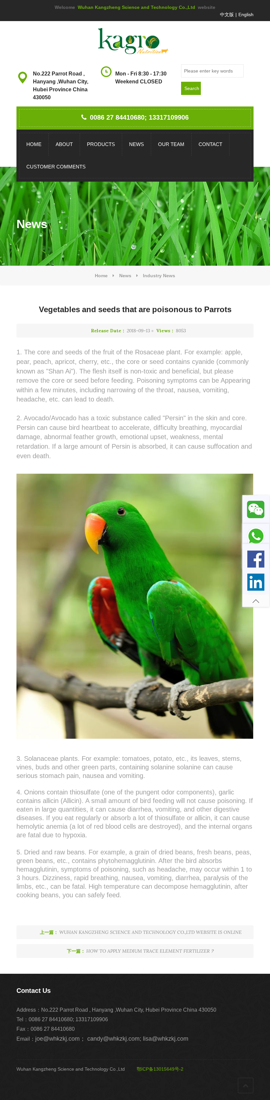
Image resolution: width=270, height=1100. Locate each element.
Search (191, 88)
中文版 (227, 14)
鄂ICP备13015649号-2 (159, 1069)
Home (33, 144)
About (64, 144)
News (136, 144)
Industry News (159, 275)
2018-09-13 (120, 331)
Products (101, 144)
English (246, 14)
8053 (171, 331)
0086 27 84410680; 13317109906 (139, 117)
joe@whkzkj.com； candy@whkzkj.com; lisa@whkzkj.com (111, 1038)
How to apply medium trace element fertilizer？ (140, 951)
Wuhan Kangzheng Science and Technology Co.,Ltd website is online (141, 932)
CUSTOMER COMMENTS (56, 166)
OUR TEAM (171, 144)
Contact (210, 144)
